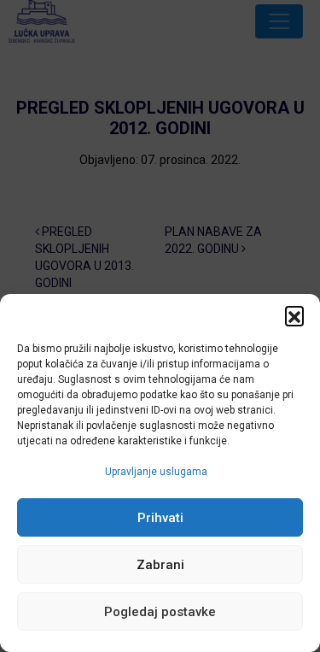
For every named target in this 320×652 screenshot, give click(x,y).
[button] (294, 315)
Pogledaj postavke (160, 612)
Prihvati (160, 518)
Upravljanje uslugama (156, 472)
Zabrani (160, 565)
